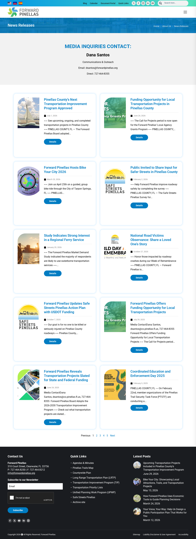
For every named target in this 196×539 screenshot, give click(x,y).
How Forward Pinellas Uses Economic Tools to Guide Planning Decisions (163, 498)
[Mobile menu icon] (185, 12)
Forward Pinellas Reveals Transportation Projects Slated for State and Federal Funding (67, 376)
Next (112, 435)
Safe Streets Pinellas (83, 497)
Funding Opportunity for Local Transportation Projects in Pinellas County (152, 104)
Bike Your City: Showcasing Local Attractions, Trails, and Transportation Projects (163, 483)
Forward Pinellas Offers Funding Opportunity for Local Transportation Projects (152, 308)
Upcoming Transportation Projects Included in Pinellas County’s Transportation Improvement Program (163, 466)
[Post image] (137, 465)
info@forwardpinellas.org (21, 473)
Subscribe (18, 510)
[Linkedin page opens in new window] (148, 3)
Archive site (79, 502)
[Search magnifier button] (160, 3)
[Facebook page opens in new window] (138, 3)
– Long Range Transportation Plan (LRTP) (93, 477)
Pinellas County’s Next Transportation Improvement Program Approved (65, 104)
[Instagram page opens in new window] (143, 3)
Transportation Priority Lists (88, 487)
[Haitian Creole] (15, 3)
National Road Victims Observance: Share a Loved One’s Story (150, 240)
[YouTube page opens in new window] (153, 3)
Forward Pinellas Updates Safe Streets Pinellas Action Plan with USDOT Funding (67, 308)
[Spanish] (21, 3)
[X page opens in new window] (134, 3)
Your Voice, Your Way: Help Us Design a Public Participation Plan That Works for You (165, 512)
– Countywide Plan (80, 472)
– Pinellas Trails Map (81, 467)
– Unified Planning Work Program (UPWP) (93, 492)
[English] (10, 3)
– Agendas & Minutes (82, 463)
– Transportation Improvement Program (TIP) (94, 482)
